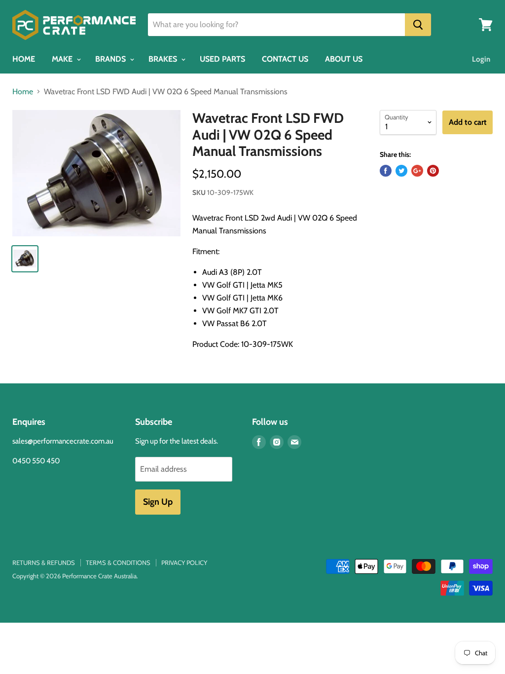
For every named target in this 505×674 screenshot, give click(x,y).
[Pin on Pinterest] (433, 171)
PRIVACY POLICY (184, 562)
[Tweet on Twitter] (401, 171)
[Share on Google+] (417, 171)
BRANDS (111, 59)
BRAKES (163, 59)
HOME (23, 59)
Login (481, 59)
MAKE (63, 59)
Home (22, 91)
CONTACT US (285, 59)
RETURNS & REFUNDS (43, 562)
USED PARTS (222, 59)
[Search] (418, 24)
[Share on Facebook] (386, 171)
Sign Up (158, 501)
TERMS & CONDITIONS (118, 562)
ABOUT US (343, 59)
